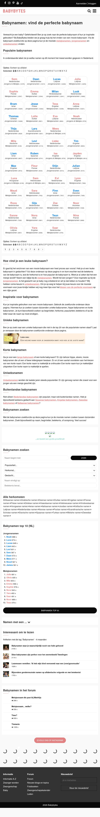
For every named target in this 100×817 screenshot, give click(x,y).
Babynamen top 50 (50, 610)
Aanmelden (81, 3)
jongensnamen (79, 40)
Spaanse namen (44, 512)
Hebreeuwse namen (69, 503)
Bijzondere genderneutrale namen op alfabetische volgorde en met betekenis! (46, 672)
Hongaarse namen (20, 506)
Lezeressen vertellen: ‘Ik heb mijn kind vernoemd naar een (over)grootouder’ (46, 663)
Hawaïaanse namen (49, 503)
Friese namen (17, 503)
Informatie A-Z (9, 778)
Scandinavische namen (79, 509)
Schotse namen (10, 512)
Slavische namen (27, 512)
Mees (9, 558)
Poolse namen (61, 509)
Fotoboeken (32, 786)
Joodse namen (66, 506)
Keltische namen (82, 506)
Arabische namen (29, 499)
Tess (8, 602)
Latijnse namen (10, 509)
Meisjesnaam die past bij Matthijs (26, 697)
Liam (8, 546)
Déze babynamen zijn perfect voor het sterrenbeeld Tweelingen (40, 654)
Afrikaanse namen (11, 499)
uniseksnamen (10, 43)
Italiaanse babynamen (28, 403)
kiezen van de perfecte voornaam (76, 287)
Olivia (9, 577)
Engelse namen (76, 499)
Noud (9, 561)
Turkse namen (59, 512)
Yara (8, 593)
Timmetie (16, 724)
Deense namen (46, 499)
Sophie (9, 586)
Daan (9, 555)
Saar (8, 596)
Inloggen (92, 3)
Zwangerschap (10, 786)
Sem (8, 552)
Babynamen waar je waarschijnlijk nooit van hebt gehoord (37, 645)
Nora (8, 590)
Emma (9, 583)
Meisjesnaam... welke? (22, 706)
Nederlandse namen (28, 509)
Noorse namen (46, 509)
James (9, 564)
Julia (8, 574)
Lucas (9, 543)
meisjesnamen (63, 40)
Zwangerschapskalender (38, 790)
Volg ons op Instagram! (51, 740)
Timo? (14, 715)
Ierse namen (35, 506)
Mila (8, 580)
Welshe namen (74, 512)
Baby (5, 790)
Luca (8, 539)
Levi (8, 549)
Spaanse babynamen (45, 399)
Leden (30, 793)
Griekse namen (32, 503)
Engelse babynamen (67, 399)
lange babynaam (25, 357)
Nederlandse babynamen (26, 396)
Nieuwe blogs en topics (38, 782)
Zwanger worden (11, 782)
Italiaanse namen (50, 506)
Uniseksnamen (10, 380)
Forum (30, 778)
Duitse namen (61, 499)
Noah (9, 536)
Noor (8, 599)
